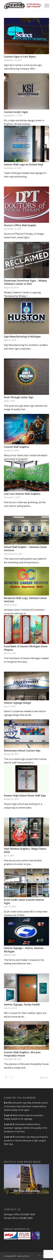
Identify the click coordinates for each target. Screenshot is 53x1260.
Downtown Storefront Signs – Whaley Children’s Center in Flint (25, 282)
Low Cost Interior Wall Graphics (22, 493)
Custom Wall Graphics (16, 446)
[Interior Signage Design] (26, 686)
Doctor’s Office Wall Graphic (20, 225)
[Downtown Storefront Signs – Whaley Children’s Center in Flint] (26, 260)
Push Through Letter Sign (18, 397)
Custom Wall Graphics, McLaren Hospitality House (22, 1054)
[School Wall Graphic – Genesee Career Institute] (26, 530)
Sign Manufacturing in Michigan (22, 336)
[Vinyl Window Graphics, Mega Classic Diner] (26, 832)
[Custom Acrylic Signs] (26, 91)
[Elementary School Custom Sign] (26, 733)
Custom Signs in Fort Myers (20, 56)
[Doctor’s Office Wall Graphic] (26, 205)
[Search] (39, 5)
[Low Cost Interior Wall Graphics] (26, 476)
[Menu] (45, 5)
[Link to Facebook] (39, 1256)
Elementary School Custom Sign (22, 750)
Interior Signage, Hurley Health (22, 1004)
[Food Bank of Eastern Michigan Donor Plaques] (26, 629)
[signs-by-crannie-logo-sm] (22, 5)
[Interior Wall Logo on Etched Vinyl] (26, 144)
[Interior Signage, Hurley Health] (26, 987)
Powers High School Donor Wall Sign (25, 795)
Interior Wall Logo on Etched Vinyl (23, 164)
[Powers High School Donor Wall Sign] (26, 778)
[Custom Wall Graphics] (26, 429)
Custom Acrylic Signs (16, 112)
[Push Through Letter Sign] (26, 377)
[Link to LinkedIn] (43, 1256)
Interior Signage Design (17, 702)
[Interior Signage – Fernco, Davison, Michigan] (26, 931)
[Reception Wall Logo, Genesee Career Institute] (26, 581)
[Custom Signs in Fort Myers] (26, 36)
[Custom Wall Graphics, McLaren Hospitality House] (26, 1035)
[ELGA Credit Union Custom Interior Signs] (26, 883)
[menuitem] (39, 5)
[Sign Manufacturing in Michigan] (26, 316)
